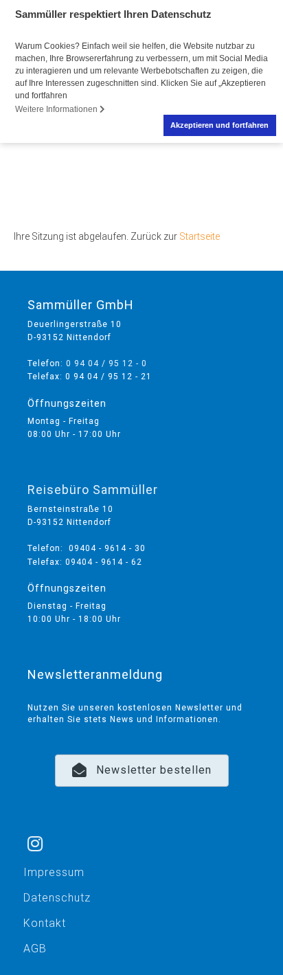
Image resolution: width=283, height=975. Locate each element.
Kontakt (44, 923)
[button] (142, 770)
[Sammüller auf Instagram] (35, 825)
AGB (35, 948)
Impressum (53, 872)
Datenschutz (57, 897)
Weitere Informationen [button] (57, 109)
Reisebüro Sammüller (92, 489)
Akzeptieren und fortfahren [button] (219, 125)
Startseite (199, 236)
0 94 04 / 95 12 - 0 (106, 363)
